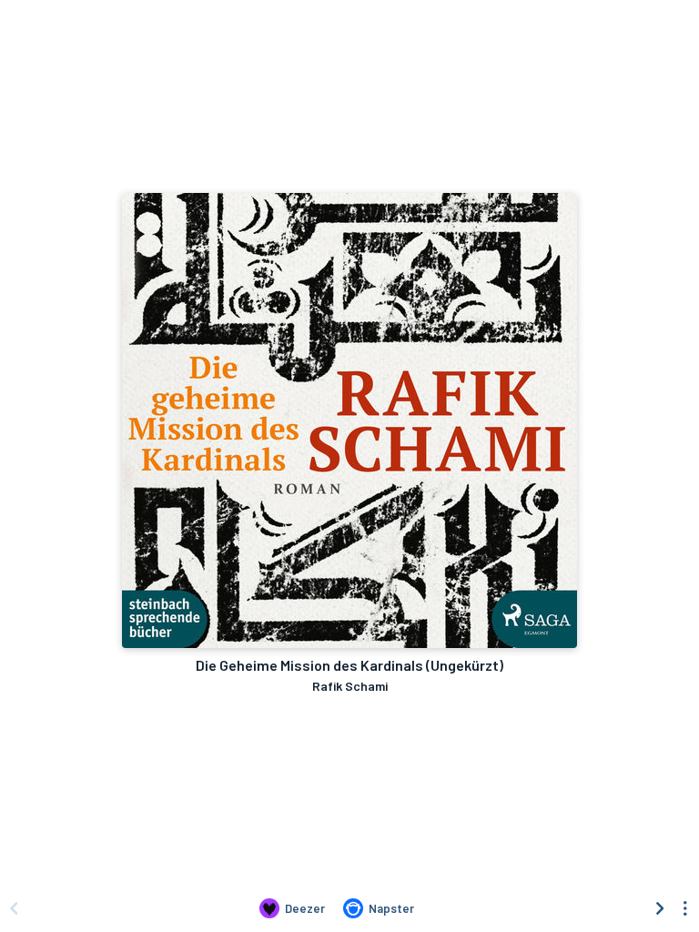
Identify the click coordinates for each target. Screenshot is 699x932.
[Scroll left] (13, 908)
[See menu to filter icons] (685, 908)
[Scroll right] (660, 908)
